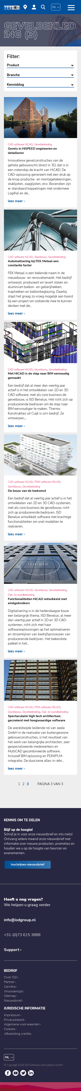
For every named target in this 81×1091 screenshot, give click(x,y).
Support (11, 949)
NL (54, 7)
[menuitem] (25, 7)
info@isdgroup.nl (20, 920)
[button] (71, 8)
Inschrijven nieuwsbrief (27, 864)
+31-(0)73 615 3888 (22, 934)
